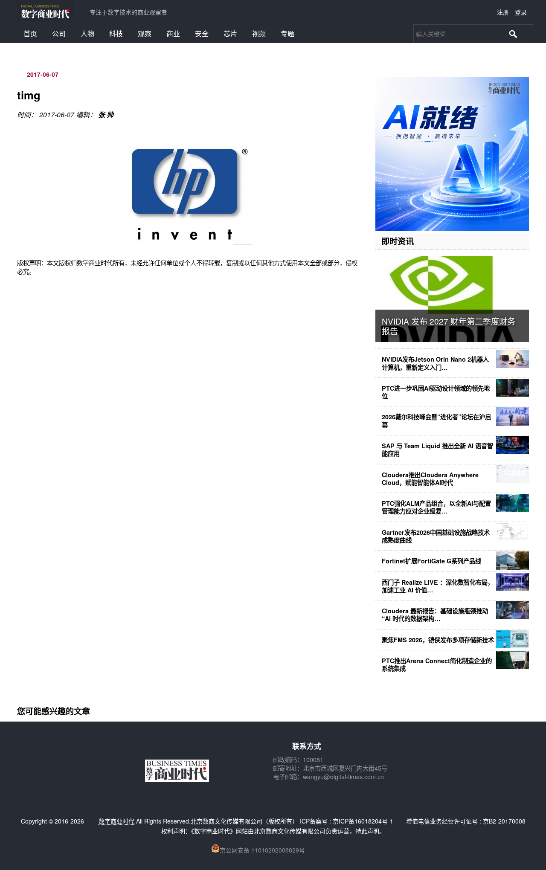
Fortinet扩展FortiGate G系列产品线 (431, 561)
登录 (521, 12)
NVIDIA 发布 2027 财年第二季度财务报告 (448, 325)
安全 (202, 33)
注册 (503, 12)
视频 (259, 33)
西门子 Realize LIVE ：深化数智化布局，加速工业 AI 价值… (438, 586)
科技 (116, 33)
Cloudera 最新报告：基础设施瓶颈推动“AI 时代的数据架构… (435, 614)
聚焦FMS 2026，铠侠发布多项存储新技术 (438, 639)
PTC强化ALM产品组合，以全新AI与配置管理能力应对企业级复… (436, 507)
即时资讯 (397, 241)
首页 (30, 33)
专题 (287, 33)
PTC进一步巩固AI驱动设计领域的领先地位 (436, 392)
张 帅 (105, 114)
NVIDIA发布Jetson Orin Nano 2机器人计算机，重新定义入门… (435, 363)
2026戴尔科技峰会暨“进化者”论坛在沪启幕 (436, 420)
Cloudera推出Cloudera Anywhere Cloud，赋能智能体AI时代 (430, 478)
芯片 (230, 33)
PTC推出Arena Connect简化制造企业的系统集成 (437, 664)
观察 (144, 33)
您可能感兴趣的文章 (53, 711)
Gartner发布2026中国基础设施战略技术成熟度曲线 (436, 536)
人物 (87, 33)
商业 (173, 33)
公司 (59, 33)
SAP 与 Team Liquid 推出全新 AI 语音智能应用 (437, 449)
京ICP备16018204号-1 (363, 821)
